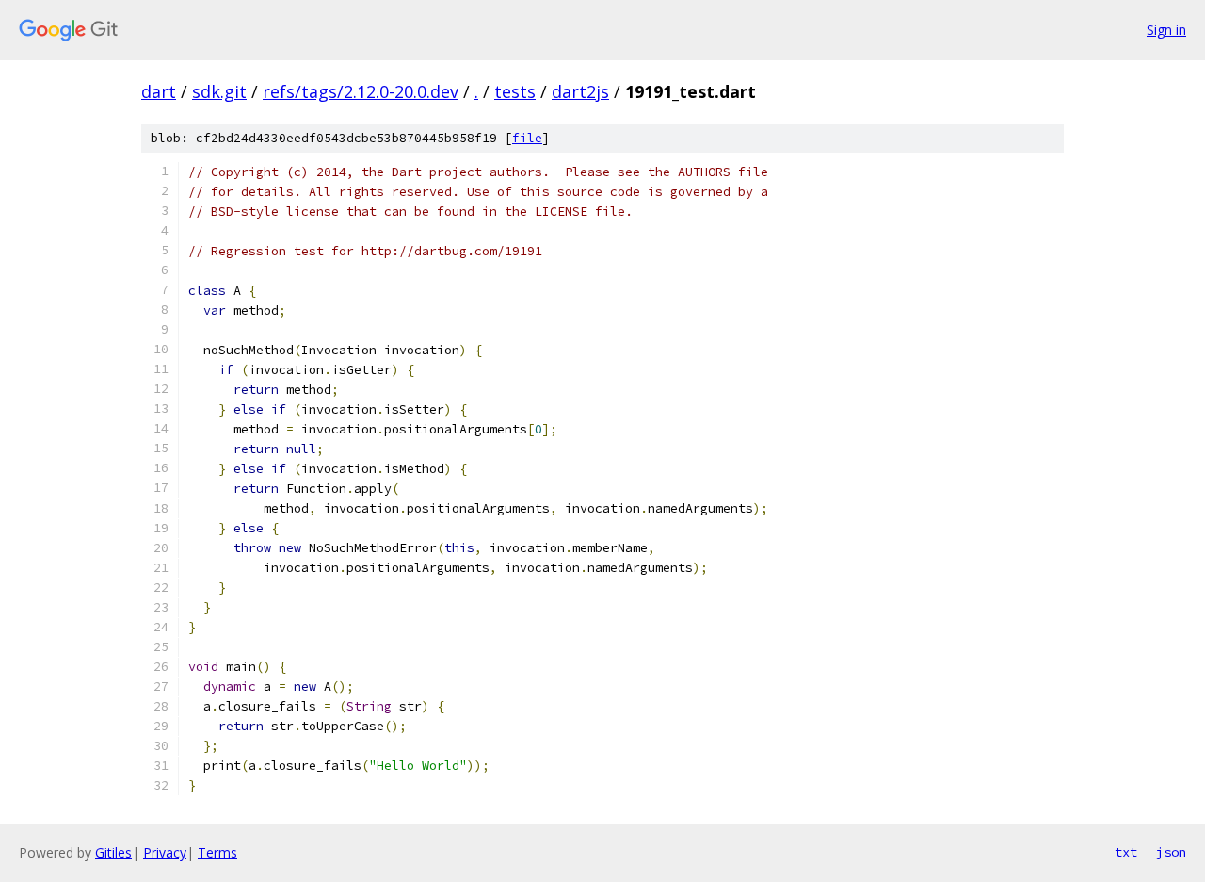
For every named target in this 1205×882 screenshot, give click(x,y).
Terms (217, 852)
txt (1126, 851)
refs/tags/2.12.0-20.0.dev (360, 91)
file (527, 138)
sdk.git (219, 91)
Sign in (1166, 30)
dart (158, 91)
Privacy (164, 852)
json (1171, 851)
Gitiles (113, 852)
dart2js (580, 91)
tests (515, 91)
